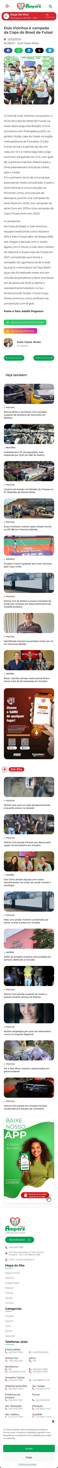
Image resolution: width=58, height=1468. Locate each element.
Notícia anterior (15, 358)
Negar (29, 1457)
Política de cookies (27, 1464)
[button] (53, 1421)
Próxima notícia (42, 358)
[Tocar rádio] (6, 16)
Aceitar (29, 1448)
